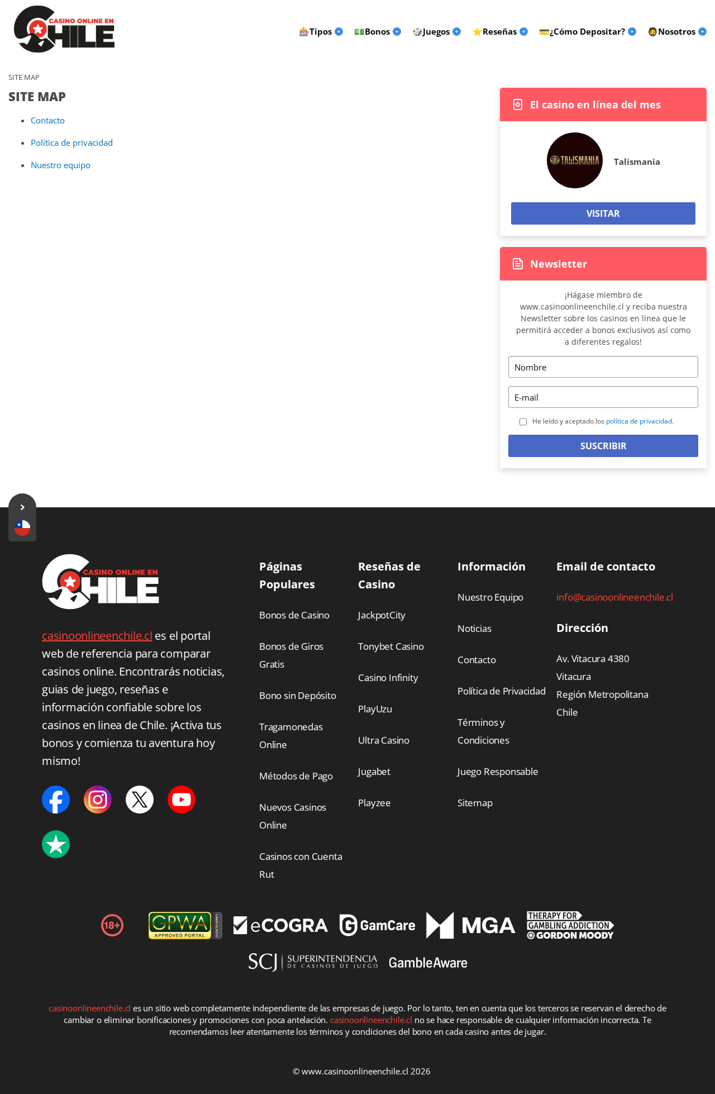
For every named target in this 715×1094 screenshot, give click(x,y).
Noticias (474, 628)
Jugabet (374, 771)
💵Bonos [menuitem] (372, 31)
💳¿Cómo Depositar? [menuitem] (582, 31)
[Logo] (64, 29)
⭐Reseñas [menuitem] (494, 31)
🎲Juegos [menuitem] (431, 31)
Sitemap (475, 802)
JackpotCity (382, 614)
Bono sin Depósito (297, 695)
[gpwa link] (185, 935)
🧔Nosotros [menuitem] (671, 31)
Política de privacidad (72, 142)
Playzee (374, 802)
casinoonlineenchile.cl (97, 635)
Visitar (603, 213)
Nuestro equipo (60, 164)
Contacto (48, 120)
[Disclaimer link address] (280, 930)
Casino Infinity (388, 677)
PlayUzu (375, 708)
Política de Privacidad (501, 690)
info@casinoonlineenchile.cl (614, 597)
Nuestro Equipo (490, 597)
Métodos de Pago (296, 775)
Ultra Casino (383, 740)
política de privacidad (639, 421)
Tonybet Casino (390, 646)
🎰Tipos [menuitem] (315, 31)
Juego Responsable (497, 771)
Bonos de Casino (294, 614)
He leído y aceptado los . (603, 421)
